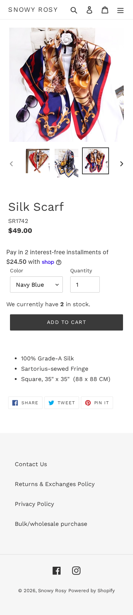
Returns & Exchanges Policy (55, 484)
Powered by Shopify (91, 590)
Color (16, 270)
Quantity (81, 270)
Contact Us (31, 464)
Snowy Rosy (33, 9)
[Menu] (120, 9)
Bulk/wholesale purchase (51, 523)
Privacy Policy (34, 503)
